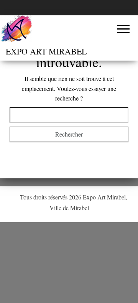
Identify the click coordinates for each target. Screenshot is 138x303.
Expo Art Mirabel (46, 51)
